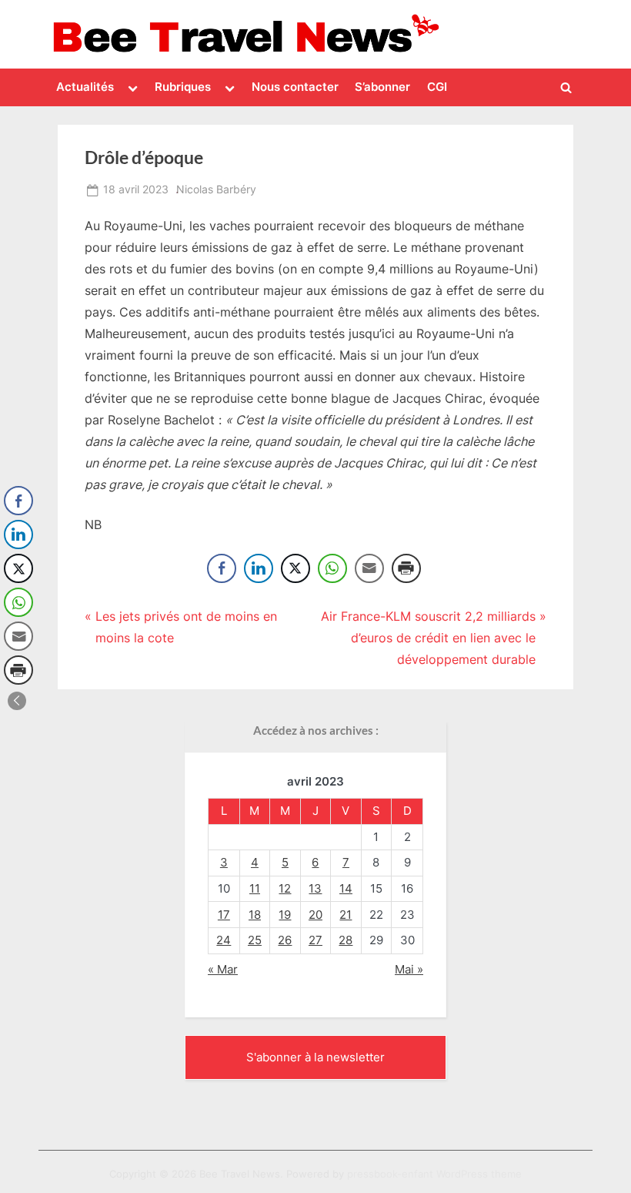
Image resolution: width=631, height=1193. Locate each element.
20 (315, 914)
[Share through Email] (369, 568)
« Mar (223, 969)
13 (315, 888)
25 (255, 940)
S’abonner (382, 86)
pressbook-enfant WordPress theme (434, 1174)
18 (255, 914)
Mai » (409, 969)
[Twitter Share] (295, 568)
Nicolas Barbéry (216, 189)
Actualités (85, 86)
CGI (437, 86)
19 (285, 914)
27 (315, 940)
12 (285, 888)
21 (345, 914)
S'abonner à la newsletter (315, 1057)
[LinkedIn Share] (258, 568)
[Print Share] (406, 568)
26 (285, 940)
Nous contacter (295, 86)
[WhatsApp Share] (332, 568)
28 (345, 940)
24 (223, 940)
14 (345, 888)
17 (224, 914)
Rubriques (183, 86)
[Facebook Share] (221, 568)
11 (254, 888)
